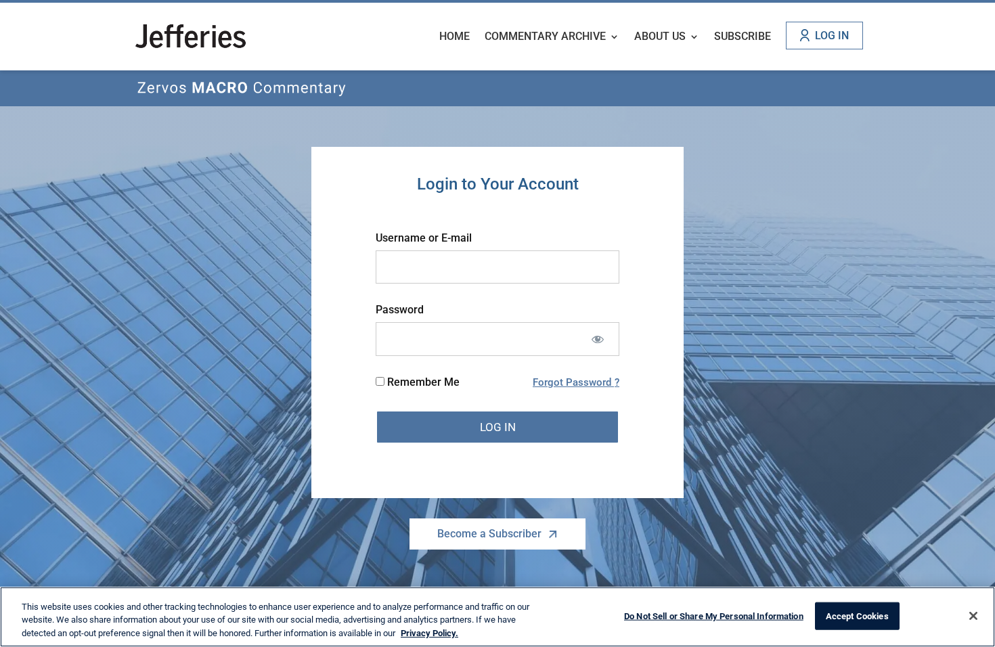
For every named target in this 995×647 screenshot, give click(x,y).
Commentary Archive (545, 37)
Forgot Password (573, 382)
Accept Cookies (857, 615)
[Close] (973, 616)
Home (454, 37)
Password (400, 309)
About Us (660, 37)
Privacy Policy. (429, 633)
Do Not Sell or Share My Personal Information (713, 615)
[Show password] (597, 338)
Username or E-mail (424, 237)
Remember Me (422, 382)
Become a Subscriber (489, 533)
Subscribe (742, 37)
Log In (832, 35)
